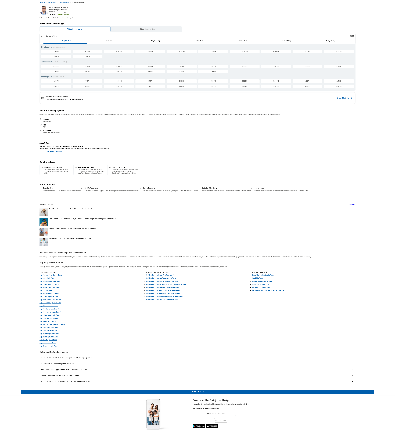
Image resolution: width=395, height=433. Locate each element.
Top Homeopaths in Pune (48, 346)
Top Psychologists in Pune (49, 327)
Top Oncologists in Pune (48, 340)
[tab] (65, 41)
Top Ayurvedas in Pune (48, 343)
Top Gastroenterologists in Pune (51, 312)
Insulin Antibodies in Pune (261, 287)
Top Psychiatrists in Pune (49, 318)
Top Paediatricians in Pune (49, 284)
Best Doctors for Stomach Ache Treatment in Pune (164, 297)
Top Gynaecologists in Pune (49, 287)
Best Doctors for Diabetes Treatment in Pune (162, 287)
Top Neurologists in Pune (49, 337)
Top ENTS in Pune (46, 290)
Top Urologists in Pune (48, 321)
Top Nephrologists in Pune (49, 334)
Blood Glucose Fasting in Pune (263, 275)
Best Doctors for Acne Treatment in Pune (161, 278)
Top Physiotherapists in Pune (50, 300)
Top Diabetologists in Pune (49, 293)
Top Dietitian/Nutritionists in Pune (52, 324)
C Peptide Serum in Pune (260, 284)
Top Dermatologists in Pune (50, 281)
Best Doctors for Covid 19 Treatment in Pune (162, 300)
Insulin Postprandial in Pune (262, 281)
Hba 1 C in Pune (257, 278)
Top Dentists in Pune (47, 278)
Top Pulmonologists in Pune (49, 315)
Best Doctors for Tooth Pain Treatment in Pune (163, 293)
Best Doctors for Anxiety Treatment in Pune (162, 281)
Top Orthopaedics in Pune (49, 306)
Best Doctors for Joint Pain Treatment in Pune (162, 290)
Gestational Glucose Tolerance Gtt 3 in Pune (268, 290)
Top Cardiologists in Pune (49, 297)
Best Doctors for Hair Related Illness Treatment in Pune (166, 284)
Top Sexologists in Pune (48, 330)
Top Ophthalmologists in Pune (50, 309)
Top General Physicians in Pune (51, 275)
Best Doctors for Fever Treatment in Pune (161, 275)
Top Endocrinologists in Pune (50, 303)
